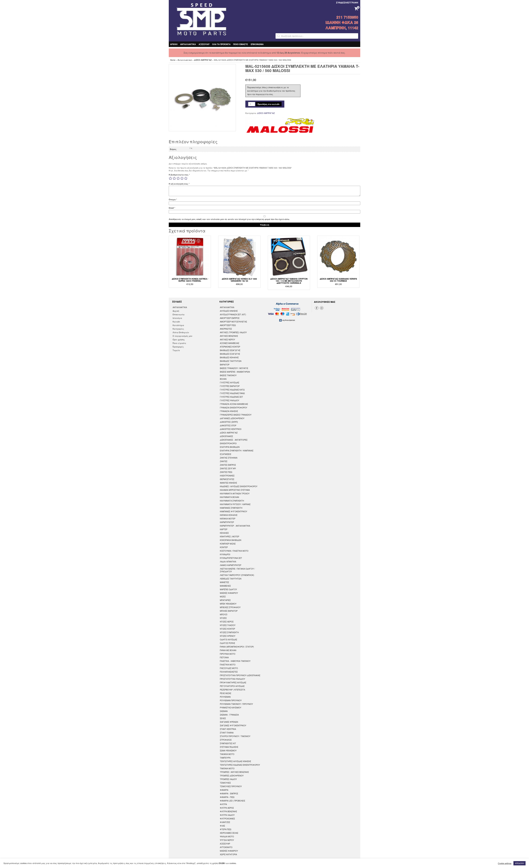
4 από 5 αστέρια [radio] (182, 178)
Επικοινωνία (178, 314)
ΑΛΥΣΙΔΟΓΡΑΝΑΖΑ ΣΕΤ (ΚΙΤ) (233, 314)
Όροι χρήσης (179, 339)
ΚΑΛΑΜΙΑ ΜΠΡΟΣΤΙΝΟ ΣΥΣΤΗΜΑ (235, 490)
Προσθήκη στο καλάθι (269, 104)
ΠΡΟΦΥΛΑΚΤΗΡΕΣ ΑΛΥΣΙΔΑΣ (233, 682)
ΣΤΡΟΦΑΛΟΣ (226, 739)
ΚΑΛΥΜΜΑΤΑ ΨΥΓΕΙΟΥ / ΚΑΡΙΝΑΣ (235, 504)
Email (172, 207)
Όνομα (173, 199)
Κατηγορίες (178, 328)
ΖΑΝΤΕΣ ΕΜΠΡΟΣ (228, 464)
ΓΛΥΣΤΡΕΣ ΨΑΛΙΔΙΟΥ (229, 400)
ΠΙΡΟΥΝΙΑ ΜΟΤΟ (227, 653)
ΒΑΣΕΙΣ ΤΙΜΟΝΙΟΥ (228, 375)
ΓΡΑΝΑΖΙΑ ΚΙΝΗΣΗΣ (229, 411)
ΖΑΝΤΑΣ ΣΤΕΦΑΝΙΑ (228, 457)
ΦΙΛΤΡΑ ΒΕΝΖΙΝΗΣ (228, 811)
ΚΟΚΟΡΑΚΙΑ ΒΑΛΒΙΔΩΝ (230, 540)
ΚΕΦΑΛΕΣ (224, 533)
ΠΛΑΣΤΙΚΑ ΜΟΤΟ (227, 664)
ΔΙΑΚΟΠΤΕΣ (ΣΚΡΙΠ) (229, 422)
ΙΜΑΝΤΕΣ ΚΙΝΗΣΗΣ (228, 482)
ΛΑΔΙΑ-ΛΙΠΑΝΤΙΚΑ (228, 561)
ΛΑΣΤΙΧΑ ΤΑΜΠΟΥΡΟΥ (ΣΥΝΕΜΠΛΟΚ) (237, 575)
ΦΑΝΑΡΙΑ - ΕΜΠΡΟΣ (229, 793)
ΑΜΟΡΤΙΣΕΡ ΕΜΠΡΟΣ (229, 318)
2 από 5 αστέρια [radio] (174, 178)
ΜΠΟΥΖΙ (223, 614)
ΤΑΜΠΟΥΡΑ (225, 757)
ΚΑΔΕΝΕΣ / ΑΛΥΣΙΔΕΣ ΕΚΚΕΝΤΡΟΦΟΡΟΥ (238, 486)
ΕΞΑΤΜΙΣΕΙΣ (225, 454)
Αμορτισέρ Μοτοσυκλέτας (233, 321)
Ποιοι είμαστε (179, 343)
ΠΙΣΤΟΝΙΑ (224, 657)
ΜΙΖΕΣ (223, 596)
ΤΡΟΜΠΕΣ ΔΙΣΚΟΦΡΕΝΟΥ (232, 775)
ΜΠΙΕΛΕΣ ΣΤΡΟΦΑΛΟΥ (230, 607)
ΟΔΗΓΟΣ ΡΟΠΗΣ (227, 643)
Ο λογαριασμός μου (182, 336)
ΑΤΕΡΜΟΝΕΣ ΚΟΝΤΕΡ (230, 346)
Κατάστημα (178, 325)
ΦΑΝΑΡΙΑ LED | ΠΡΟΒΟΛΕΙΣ (232, 800)
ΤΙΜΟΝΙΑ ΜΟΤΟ (227, 768)
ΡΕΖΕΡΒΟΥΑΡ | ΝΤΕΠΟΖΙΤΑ (232, 689)
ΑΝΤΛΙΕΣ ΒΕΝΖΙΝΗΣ (229, 336)
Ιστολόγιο (177, 318)
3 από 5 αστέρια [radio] (178, 178)
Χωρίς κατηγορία (228, 854)
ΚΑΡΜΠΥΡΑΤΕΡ (227, 522)
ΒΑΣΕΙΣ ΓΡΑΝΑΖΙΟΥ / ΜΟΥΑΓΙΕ (234, 368)
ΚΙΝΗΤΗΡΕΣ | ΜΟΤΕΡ (229, 536)
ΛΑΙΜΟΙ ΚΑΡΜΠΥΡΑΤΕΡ (230, 565)
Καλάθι (176, 321)
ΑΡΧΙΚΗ (173, 44)
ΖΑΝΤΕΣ (223, 461)
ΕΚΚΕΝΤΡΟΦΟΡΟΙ (228, 443)
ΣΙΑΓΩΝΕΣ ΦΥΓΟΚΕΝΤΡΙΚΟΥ (233, 725)
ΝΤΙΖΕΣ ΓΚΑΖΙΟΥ (227, 625)
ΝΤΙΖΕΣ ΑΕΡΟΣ (227, 621)
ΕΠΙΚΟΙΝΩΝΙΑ (257, 44)
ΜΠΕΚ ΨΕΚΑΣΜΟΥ (228, 603)
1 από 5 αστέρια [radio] (170, 178)
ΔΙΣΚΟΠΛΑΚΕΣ (226, 436)
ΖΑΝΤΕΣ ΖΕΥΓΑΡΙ (228, 468)
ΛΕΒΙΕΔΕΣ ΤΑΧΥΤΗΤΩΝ (230, 578)
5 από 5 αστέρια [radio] (185, 178)
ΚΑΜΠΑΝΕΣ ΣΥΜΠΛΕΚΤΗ (231, 507)
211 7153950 (347, 17)
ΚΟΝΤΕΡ (224, 547)
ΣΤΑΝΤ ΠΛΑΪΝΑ (227, 732)
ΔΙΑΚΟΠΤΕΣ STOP (228, 425)
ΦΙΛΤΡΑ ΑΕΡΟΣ (227, 807)
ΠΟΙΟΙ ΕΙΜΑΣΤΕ (240, 44)
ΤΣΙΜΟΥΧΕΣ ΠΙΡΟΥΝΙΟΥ (231, 786)
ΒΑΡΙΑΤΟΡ (224, 364)
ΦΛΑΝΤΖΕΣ (225, 822)
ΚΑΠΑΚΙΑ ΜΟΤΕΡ (227, 518)
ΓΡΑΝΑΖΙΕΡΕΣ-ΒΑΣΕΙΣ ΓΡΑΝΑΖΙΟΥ (235, 414)
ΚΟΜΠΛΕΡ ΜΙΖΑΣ (228, 543)
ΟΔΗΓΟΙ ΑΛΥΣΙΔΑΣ (228, 639)
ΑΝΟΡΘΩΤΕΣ (226, 328)
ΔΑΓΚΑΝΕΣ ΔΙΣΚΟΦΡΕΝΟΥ (232, 418)
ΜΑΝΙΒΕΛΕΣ (225, 585)
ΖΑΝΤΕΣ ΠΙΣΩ (226, 472)
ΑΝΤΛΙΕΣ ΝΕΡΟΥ (227, 339)
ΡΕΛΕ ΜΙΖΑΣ (225, 693)
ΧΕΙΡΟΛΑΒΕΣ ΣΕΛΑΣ (229, 833)
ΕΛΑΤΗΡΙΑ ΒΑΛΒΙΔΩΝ (230, 447)
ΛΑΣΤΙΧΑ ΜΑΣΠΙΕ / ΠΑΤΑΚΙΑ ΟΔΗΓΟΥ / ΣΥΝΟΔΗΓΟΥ (237, 570)
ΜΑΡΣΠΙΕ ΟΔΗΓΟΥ (228, 589)
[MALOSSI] (279, 126)
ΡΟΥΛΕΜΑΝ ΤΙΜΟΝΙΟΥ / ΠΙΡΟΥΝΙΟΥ (236, 704)
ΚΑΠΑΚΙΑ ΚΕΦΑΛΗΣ (228, 515)
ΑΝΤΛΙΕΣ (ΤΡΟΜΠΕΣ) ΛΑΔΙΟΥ (233, 332)
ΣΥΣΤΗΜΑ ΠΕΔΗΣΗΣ (229, 747)
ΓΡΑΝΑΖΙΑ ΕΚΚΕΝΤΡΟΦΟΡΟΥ (233, 407)
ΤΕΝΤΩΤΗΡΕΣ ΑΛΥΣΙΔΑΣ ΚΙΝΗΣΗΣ (235, 761)
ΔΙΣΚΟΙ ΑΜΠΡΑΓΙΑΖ (203, 60)
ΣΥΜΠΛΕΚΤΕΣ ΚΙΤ (228, 743)
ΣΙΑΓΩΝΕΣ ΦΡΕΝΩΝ (229, 721)
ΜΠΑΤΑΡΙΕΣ (225, 600)
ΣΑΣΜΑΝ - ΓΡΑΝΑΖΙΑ (229, 714)
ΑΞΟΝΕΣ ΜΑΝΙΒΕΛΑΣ (229, 343)
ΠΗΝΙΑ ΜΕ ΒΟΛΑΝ (228, 650)
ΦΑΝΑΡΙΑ (224, 790)
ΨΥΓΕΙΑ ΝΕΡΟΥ (227, 840)
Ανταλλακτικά (185, 60)
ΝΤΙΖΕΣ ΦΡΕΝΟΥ (227, 636)
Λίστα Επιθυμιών (181, 332)
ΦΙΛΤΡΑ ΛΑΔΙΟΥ (227, 815)
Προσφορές (178, 346)
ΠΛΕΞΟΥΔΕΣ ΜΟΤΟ (229, 668)
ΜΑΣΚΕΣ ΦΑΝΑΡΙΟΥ (229, 593)
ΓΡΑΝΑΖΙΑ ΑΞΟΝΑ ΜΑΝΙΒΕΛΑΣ (234, 404)
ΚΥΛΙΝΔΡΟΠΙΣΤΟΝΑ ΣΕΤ (231, 558)
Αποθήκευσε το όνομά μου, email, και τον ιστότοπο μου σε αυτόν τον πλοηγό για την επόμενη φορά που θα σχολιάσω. (229, 219)
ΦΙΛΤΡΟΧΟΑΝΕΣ (227, 818)
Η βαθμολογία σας (179, 174)
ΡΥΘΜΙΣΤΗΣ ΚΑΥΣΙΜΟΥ (230, 707)
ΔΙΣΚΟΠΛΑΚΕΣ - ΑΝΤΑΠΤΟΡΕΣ (233, 439)
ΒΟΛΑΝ (223, 379)
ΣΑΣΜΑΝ (224, 711)
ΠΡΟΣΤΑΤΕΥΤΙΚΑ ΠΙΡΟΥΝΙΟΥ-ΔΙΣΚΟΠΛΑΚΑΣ (240, 675)
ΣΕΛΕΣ (223, 718)
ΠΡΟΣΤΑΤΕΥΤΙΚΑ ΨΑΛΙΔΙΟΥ (232, 679)
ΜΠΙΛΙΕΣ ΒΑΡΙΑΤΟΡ (228, 610)
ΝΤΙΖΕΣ (223, 618)
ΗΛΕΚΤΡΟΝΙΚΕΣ (227, 475)
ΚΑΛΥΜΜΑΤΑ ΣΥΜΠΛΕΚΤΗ (232, 500)
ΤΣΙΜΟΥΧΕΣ (225, 782)
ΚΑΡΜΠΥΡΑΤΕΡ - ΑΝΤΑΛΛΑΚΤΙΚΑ (235, 525)
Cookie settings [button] (504, 863)
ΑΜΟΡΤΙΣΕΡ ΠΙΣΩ (228, 325)
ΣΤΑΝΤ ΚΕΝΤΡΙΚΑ (228, 729)
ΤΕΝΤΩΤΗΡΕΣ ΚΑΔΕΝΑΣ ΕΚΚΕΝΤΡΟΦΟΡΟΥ (240, 764)
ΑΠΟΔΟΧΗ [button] (519, 863)
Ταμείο (176, 350)
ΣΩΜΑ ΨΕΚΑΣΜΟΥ (228, 750)
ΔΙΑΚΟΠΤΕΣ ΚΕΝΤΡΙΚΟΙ (230, 429)
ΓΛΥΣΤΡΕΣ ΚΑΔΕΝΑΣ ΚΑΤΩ (232, 389)
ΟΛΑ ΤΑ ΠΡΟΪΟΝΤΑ (221, 44)
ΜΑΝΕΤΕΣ (224, 582)
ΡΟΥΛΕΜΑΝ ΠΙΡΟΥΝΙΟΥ (231, 700)
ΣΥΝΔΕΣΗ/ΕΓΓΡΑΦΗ (347, 2)
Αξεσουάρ (225, 843)
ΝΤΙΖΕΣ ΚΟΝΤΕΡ (227, 628)
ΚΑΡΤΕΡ (223, 529)
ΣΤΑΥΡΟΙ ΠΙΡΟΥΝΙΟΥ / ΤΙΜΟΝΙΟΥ (235, 736)
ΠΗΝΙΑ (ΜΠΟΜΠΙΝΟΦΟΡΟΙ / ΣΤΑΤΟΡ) (237, 646)
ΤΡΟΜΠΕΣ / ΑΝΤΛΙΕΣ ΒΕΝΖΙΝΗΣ (234, 772)
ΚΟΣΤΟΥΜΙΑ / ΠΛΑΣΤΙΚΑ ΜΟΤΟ (234, 550)
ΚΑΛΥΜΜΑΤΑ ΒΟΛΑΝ (229, 497)
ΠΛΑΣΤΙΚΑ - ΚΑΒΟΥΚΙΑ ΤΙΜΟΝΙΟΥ (235, 661)
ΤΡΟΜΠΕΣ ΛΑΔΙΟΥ (228, 779)
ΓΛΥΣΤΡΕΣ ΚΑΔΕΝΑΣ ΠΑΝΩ (232, 393)
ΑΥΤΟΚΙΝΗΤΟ (226, 847)
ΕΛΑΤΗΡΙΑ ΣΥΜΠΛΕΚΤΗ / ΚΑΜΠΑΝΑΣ (236, 450)
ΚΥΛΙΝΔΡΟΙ (225, 554)
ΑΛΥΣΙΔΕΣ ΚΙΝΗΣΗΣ (229, 310)
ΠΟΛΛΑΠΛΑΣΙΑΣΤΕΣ (229, 671)
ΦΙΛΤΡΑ (223, 804)
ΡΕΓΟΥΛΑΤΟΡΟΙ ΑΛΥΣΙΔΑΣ (232, 686)
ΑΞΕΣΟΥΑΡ (204, 44)
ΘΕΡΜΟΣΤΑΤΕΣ (227, 479)
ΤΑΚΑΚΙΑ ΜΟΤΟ (227, 754)
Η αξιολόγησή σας (179, 183)
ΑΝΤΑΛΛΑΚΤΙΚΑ (188, 44)
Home (172, 60)
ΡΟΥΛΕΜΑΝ (225, 696)
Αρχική (176, 310)
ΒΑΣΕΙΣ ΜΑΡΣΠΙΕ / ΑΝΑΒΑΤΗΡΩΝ (235, 371)
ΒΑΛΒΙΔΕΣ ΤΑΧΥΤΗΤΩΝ (230, 361)
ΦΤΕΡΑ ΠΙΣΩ (225, 829)
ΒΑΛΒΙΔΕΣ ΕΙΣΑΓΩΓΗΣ (230, 350)
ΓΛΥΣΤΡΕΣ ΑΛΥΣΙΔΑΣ (229, 382)
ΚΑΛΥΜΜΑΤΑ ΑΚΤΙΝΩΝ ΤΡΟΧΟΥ (234, 493)
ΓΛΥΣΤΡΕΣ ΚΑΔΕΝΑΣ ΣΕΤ (231, 396)
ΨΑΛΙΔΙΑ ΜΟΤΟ (227, 836)
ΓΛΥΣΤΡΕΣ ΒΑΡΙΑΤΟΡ (230, 386)
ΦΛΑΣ (222, 825)
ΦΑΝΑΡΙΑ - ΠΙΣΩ (227, 797)
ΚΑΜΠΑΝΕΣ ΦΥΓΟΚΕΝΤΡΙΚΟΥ (233, 511)
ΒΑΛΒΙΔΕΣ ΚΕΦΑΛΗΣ (229, 357)
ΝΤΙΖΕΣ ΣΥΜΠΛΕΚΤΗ (229, 632)
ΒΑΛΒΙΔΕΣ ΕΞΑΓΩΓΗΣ (230, 353)
